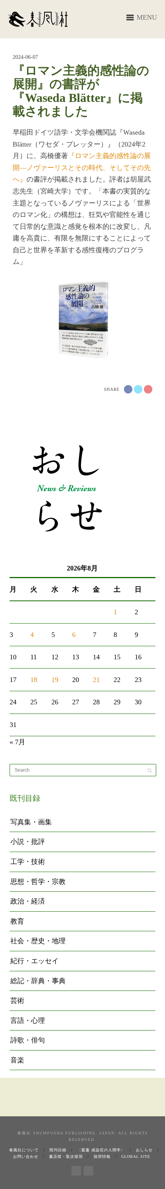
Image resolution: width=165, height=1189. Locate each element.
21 (96, 680)
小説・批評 (27, 841)
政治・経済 (27, 901)
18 (33, 680)
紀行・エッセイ (34, 961)
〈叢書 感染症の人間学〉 (101, 1150)
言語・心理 (27, 1020)
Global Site (135, 1156)
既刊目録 (58, 1150)
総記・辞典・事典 (38, 981)
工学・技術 (27, 861)
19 (54, 680)
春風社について (24, 1150)
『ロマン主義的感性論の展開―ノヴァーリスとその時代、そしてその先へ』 (82, 167)
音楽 (17, 1060)
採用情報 (102, 1156)
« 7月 (17, 742)
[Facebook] (76, 1169)
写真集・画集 (31, 822)
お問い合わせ (25, 1156)
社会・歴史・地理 (38, 941)
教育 (17, 921)
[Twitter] (88, 1169)
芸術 (17, 1000)
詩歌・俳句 (27, 1040)
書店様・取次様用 (66, 1156)
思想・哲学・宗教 (38, 881)
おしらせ (144, 1150)
